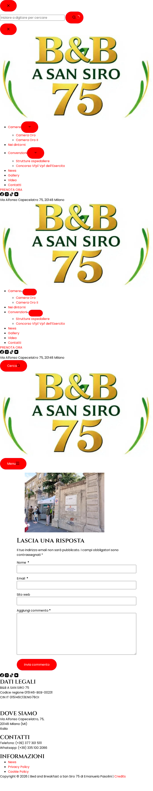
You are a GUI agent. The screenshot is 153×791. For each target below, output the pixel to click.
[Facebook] (2, 353)
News (12, 328)
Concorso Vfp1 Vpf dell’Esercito (40, 323)
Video (12, 338)
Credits (120, 776)
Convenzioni (17, 312)
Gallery (13, 333)
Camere (14, 291)
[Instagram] (7, 353)
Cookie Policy (18, 771)
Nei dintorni (17, 307)
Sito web (23, 594)
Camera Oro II (27, 302)
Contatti (14, 342)
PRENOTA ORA (11, 347)
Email (22, 578)
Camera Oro (26, 297)
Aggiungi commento (34, 610)
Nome (23, 562)
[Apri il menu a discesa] (30, 292)
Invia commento (37, 664)
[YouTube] (16, 353)
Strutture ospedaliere (33, 319)
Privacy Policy (18, 767)
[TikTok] (12, 353)
